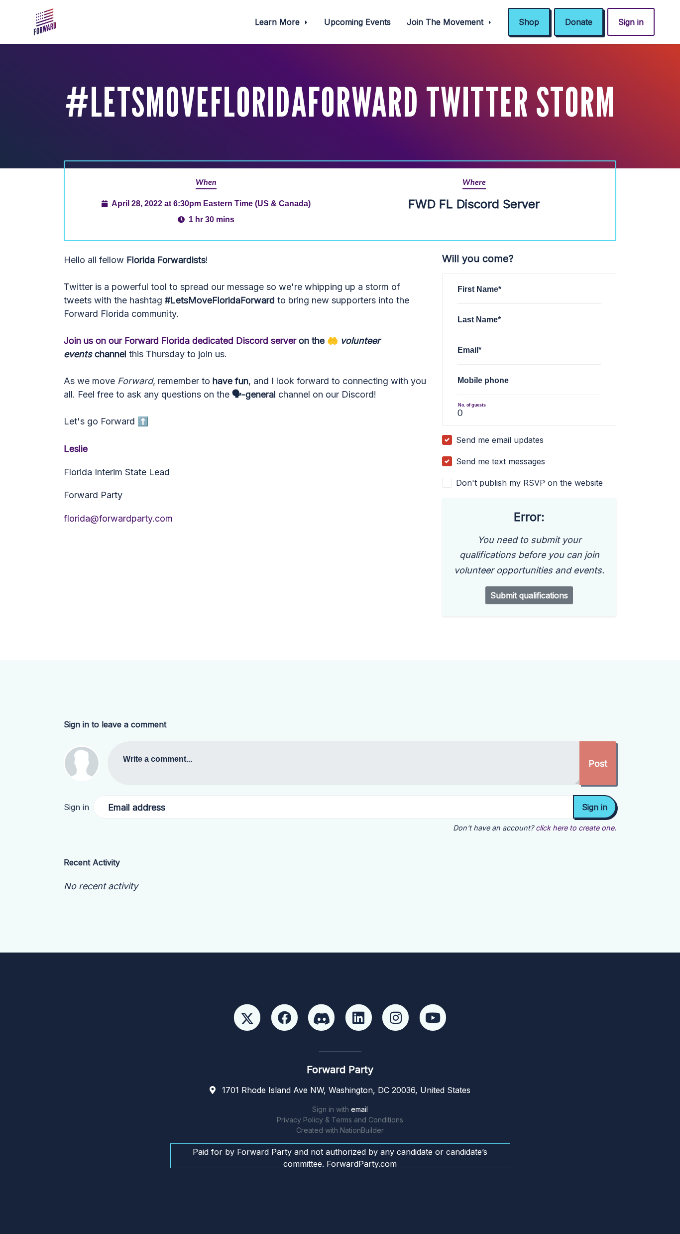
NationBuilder (362, 1130)
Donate (578, 22)
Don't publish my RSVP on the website (529, 483)
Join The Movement (446, 22)
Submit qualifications (529, 595)
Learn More (278, 22)
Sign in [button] (631, 22)
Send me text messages (500, 461)
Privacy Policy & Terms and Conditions (340, 1119)
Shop (529, 22)
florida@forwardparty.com (118, 518)
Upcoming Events (357, 22)
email (359, 1109)
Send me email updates (500, 440)
